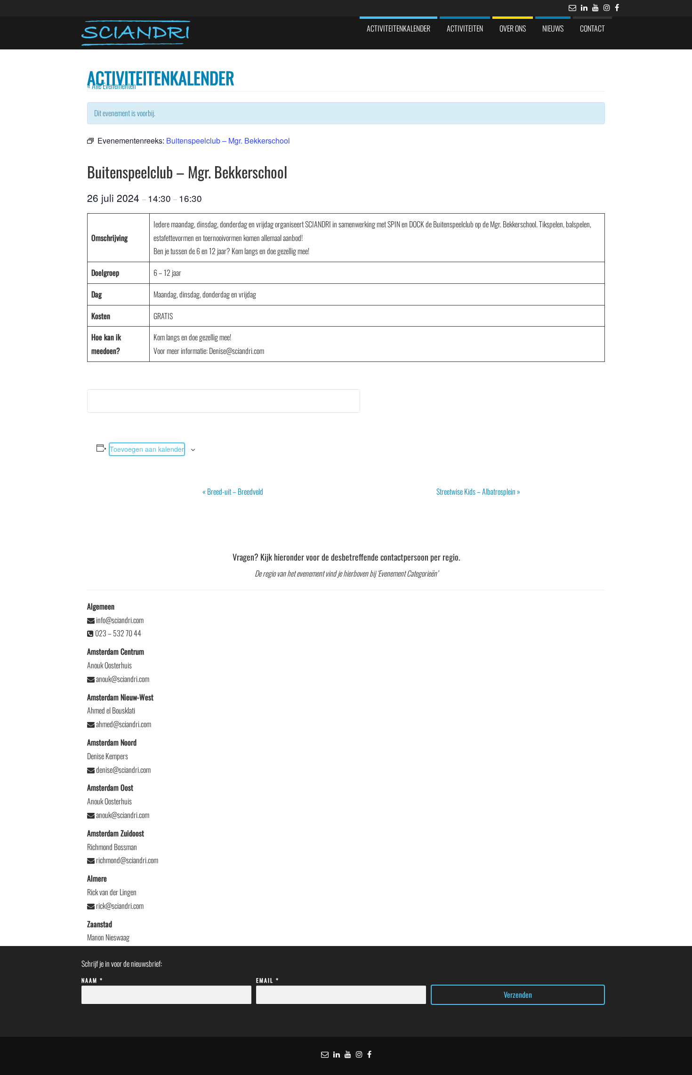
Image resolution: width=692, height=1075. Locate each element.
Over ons (512, 28)
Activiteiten (465, 28)
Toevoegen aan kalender (147, 449)
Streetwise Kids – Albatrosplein (478, 491)
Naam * (92, 980)
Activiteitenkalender (398, 28)
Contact (592, 28)
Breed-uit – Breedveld (232, 491)
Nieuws (552, 28)
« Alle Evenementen (111, 85)
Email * (267, 980)
